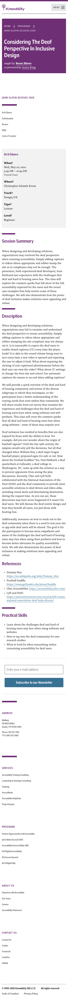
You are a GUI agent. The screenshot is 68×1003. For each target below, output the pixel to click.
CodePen (6, 957)
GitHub (5, 963)
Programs (24, 26)
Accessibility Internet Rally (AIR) (15, 845)
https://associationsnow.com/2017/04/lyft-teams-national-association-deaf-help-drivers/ (36, 598)
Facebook (6, 951)
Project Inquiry (8, 804)
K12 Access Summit (10, 857)
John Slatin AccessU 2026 (12, 839)
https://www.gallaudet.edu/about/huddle (31, 584)
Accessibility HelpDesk (11, 798)
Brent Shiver (24, 63)
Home (7, 26)
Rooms (5, 124)
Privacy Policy (31, 993)
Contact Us (6, 939)
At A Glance (7, 112)
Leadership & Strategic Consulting (16, 780)
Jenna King (29, 67)
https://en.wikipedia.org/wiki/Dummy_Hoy (33, 576)
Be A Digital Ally (9, 863)
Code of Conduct (9, 136)
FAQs (4, 130)
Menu (56, 7)
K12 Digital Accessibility (12, 851)
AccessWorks (7, 792)
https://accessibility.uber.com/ (47, 588)
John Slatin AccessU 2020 (20, 30)
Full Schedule (7, 118)
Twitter (5, 945)
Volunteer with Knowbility (13, 892)
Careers (5, 904)
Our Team (6, 898)
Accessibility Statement (12, 910)
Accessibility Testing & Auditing (15, 775)
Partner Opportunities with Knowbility (18, 833)
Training (5, 786)
